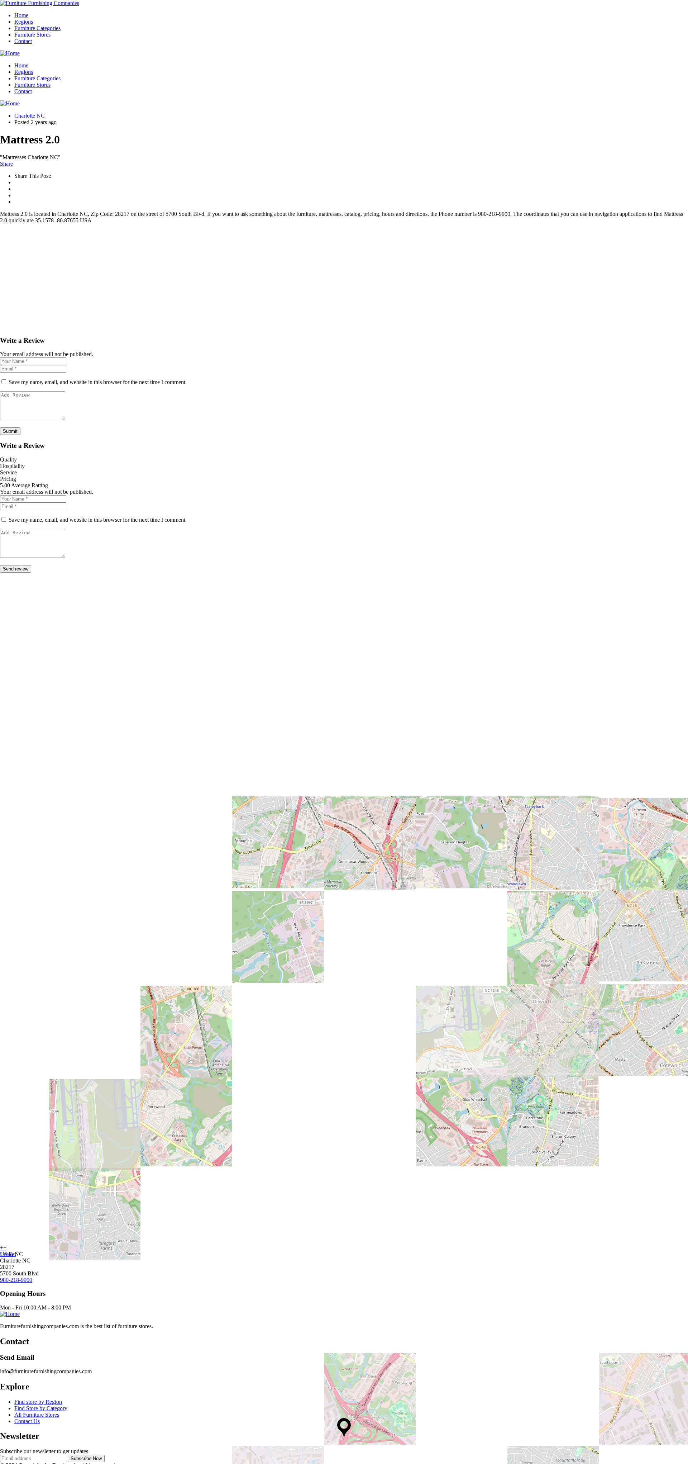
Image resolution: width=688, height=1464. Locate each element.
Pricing (8, 479)
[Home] (10, 53)
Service (8, 472)
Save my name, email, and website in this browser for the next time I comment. (98, 382)
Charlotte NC (29, 116)
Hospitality (12, 466)
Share (6, 164)
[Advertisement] (215, 279)
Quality (8, 459)
